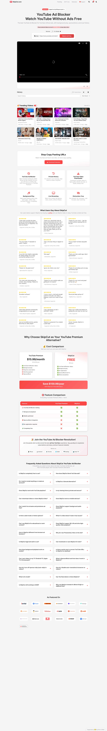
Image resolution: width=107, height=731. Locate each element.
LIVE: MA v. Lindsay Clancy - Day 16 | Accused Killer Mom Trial (44, 119)
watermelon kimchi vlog (24, 138)
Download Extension (54, 162)
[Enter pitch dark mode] (87, 86)
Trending (59, 2)
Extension (74, 2)
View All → (87, 105)
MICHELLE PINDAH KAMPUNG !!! (41, 139)
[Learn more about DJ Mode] (60, 31)
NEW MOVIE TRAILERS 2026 (62, 138)
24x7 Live (67, 2)
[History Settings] (83, 92)
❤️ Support (82, 2)
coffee (50, 213)
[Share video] (84, 86)
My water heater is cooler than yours (80, 139)
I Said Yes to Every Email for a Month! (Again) (25, 119)
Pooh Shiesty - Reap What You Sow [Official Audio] (80, 119)
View (30, 124)
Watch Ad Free (66, 36)
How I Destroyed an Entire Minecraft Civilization (62, 119)
